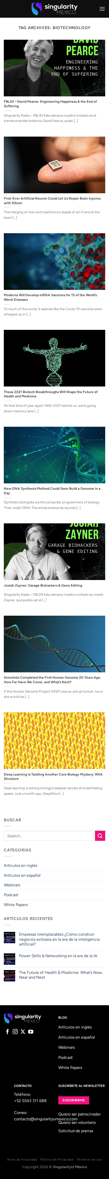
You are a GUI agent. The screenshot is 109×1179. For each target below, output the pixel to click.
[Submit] (100, 836)
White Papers (16, 904)
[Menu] (102, 9)
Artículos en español (22, 875)
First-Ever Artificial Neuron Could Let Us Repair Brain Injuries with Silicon (52, 200)
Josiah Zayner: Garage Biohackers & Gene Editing (43, 585)
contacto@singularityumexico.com (46, 1119)
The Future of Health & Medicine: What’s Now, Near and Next (61, 975)
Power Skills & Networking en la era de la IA (58, 955)
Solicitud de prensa (75, 1130)
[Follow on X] (22, 1032)
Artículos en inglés (20, 865)
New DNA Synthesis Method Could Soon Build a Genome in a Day (52, 490)
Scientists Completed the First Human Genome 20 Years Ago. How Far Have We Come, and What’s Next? (52, 679)
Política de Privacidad (56, 1159)
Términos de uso (89, 1159)
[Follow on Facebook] (7, 1032)
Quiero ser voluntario (77, 1122)
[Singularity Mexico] (54, 9)
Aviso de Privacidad (22, 1159)
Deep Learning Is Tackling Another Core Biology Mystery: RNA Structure (53, 776)
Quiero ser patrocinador (79, 1114)
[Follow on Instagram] (15, 1032)
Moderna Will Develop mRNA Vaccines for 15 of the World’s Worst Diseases (50, 297)
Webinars (12, 885)
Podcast (11, 894)
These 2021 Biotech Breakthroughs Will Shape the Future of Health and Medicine (51, 394)
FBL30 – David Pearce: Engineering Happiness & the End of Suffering (50, 103)
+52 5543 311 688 (30, 1100)
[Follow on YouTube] (30, 1032)
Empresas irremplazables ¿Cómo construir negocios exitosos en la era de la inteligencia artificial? (59, 939)
